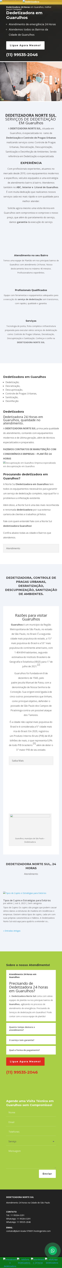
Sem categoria (35, 903)
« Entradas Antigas (11, 930)
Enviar (47, 1173)
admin (10, 903)
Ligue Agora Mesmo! (25, 45)
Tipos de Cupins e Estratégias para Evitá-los (27, 900)
